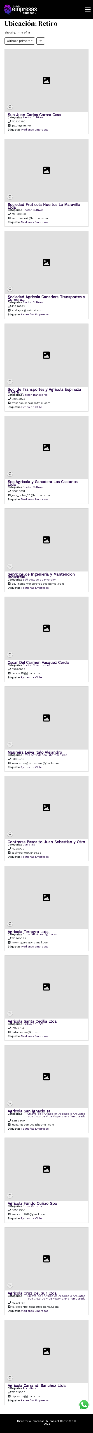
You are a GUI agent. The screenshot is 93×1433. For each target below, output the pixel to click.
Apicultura (29, 1388)
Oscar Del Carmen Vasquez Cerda (38, 662)
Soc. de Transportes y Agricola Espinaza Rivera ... (44, 390)
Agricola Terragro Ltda (28, 931)
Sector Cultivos (33, 117)
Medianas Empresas (34, 129)
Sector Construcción (37, 665)
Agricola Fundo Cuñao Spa (32, 1203)
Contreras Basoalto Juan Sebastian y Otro (46, 842)
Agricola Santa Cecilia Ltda (32, 1021)
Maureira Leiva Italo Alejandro (35, 752)
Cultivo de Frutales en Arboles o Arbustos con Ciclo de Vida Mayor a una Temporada (56, 1115)
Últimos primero (18, 41)
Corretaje (29, 844)
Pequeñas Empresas (35, 314)
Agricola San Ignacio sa (29, 1111)
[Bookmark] (10, 107)
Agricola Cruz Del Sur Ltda (32, 1293)
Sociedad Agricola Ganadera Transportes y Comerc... (46, 298)
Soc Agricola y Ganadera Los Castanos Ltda (43, 483)
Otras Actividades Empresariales (45, 755)
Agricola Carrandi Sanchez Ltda (37, 1385)
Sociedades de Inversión (39, 579)
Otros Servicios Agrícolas (40, 934)
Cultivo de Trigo (33, 1024)
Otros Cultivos (32, 1206)
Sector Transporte (35, 394)
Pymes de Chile (31, 407)
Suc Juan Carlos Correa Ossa (34, 114)
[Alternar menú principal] (87, 9)
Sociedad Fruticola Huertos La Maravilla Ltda (44, 205)
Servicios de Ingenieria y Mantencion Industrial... (41, 575)
